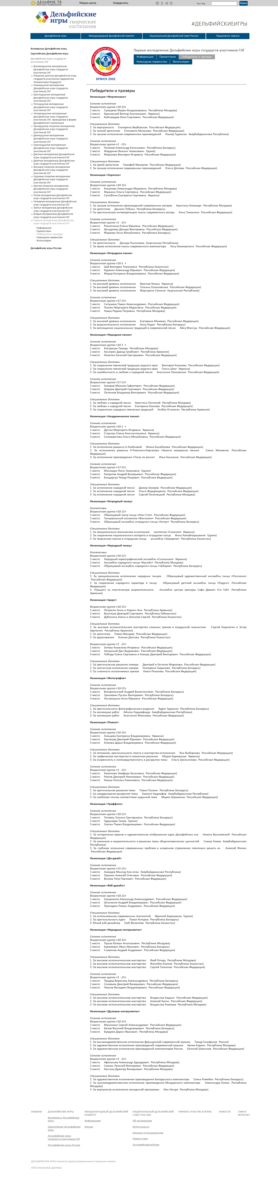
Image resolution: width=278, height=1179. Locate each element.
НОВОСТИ (225, 1111)
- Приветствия (43, 231)
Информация (145, 56)
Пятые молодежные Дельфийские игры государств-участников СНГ (52, 197)
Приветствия (167, 56)
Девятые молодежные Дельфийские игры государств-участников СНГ (54, 162)
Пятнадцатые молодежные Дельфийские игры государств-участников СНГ (50, 107)
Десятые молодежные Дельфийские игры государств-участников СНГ (54, 156)
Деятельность (141, 1127)
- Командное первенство (49, 237)
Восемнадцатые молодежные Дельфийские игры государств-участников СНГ (50, 69)
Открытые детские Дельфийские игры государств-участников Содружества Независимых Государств (54, 78)
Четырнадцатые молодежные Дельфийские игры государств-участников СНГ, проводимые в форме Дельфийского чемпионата (54, 118)
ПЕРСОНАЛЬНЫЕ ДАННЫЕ (46, 1168)
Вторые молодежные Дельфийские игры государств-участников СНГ (53, 216)
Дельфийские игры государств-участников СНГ (64, 1138)
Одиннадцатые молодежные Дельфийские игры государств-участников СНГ (50, 148)
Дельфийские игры (55, 36)
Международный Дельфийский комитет (111, 36)
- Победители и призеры (49, 234)
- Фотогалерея (43, 240)
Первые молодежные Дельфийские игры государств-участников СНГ (53, 222)
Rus (198, 4)
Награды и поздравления (148, 1133)
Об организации (142, 1121)
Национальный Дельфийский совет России (174, 36)
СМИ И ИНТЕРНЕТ (244, 1113)
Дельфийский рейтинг (146, 1144)
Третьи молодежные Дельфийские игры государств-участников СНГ (53, 209)
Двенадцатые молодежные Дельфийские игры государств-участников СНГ (50, 138)
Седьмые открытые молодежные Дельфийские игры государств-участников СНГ (51, 179)
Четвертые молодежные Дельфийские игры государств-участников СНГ (55, 203)
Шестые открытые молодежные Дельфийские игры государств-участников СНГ (51, 189)
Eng (203, 4)
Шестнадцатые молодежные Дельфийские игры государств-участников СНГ (50, 97)
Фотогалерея (181, 61)
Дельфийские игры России (64, 1145)
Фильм (89, 1127)
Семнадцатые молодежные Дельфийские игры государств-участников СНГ (50, 88)
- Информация (43, 228)
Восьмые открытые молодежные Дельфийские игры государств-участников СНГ (51, 170)
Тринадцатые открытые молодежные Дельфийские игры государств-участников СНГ (54, 129)
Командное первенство (152, 61)
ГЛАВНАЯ (36, 1111)
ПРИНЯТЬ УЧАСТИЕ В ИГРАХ (194, 1111)
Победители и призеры (197, 56)
